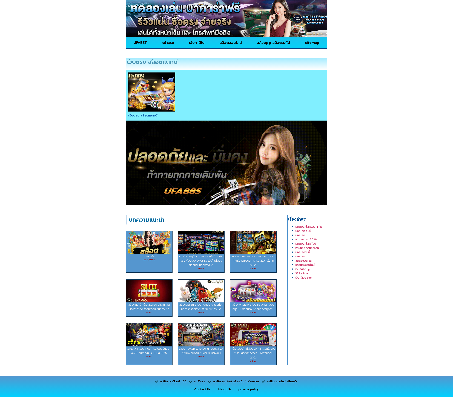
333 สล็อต (301, 273)
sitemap (312, 42)
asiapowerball (304, 260)
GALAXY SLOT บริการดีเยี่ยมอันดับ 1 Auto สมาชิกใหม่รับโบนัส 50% (149, 351)
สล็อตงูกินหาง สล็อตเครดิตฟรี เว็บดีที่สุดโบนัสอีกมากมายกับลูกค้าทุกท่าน (253, 307)
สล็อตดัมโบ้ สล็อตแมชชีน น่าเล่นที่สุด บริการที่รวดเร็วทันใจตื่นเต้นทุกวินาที (149, 307)
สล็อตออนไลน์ (230, 42)
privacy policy (248, 389)
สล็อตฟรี (149, 256)
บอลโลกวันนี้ (302, 252)
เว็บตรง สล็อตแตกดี (142, 115)
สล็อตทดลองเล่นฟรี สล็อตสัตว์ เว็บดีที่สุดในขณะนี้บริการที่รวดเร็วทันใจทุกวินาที (253, 260)
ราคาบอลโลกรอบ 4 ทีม (308, 226)
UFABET (140, 42)
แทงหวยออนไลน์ (305, 265)
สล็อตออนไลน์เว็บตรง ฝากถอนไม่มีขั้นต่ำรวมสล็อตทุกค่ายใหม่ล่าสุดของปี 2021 (253, 353)
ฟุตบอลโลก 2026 (306, 239)
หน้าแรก (168, 42)
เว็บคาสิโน (197, 42)
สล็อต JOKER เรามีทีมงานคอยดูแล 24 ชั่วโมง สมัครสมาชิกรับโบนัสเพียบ (201, 351)
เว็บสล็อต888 (303, 277)
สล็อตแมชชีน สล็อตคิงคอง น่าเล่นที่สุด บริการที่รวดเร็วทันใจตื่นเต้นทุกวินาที (201, 307)
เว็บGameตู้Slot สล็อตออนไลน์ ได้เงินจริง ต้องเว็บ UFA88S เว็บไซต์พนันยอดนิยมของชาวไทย (201, 260)
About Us (224, 389)
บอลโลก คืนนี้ (303, 231)
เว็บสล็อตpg (302, 269)
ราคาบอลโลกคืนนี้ (305, 243)
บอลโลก (300, 235)
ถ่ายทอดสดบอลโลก (307, 248)
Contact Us (202, 389)
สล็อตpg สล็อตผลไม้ (273, 42)
